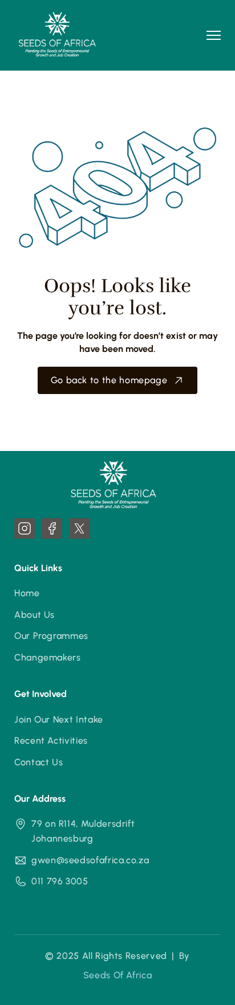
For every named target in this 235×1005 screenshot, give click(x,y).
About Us (34, 614)
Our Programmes (51, 635)
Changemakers (47, 657)
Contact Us (38, 762)
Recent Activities (51, 740)
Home (27, 593)
